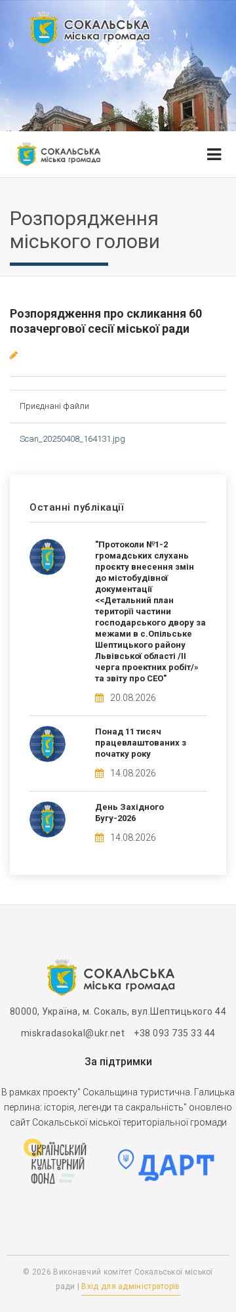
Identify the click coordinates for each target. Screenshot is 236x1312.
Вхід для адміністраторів (130, 1286)
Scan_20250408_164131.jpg (72, 439)
